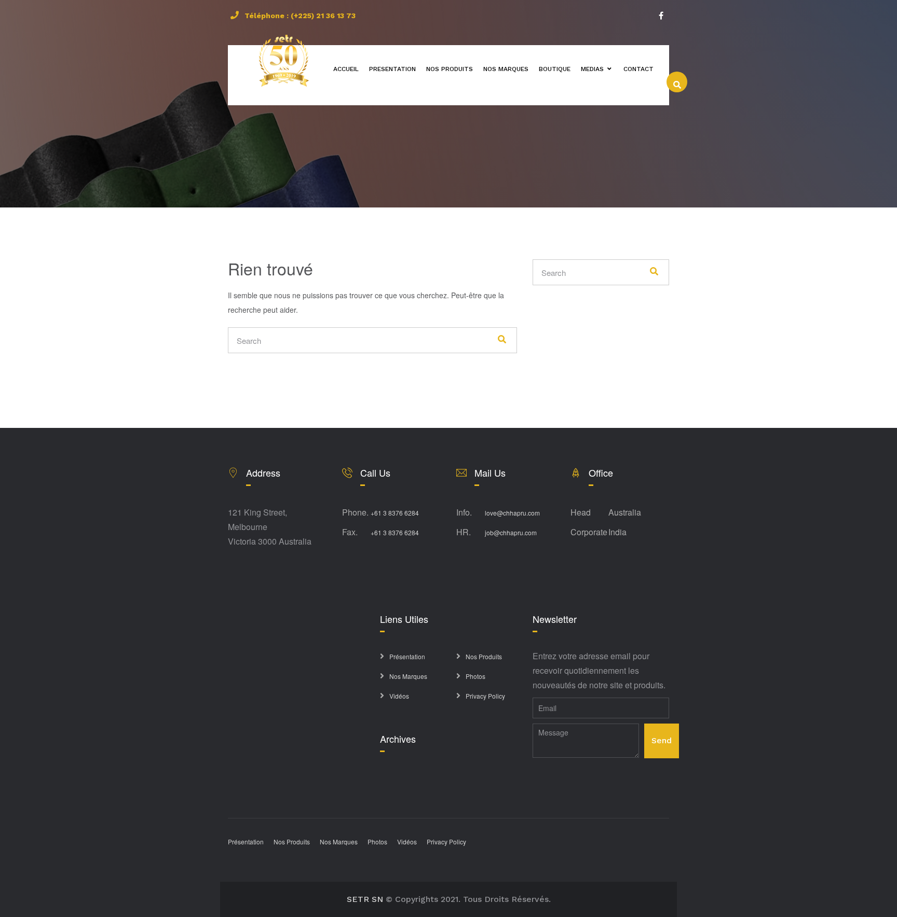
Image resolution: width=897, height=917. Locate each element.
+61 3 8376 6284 (395, 512)
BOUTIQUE (554, 69)
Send (661, 740)
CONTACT (638, 69)
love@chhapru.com (512, 512)
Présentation (407, 656)
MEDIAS (592, 69)
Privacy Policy (485, 695)
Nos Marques (408, 676)
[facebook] (661, 15)
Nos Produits (484, 656)
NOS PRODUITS (449, 69)
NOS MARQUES (505, 69)
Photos (475, 676)
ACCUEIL (346, 69)
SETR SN (365, 899)
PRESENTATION (392, 69)
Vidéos (399, 695)
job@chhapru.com (511, 532)
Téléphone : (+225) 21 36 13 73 (300, 15)
